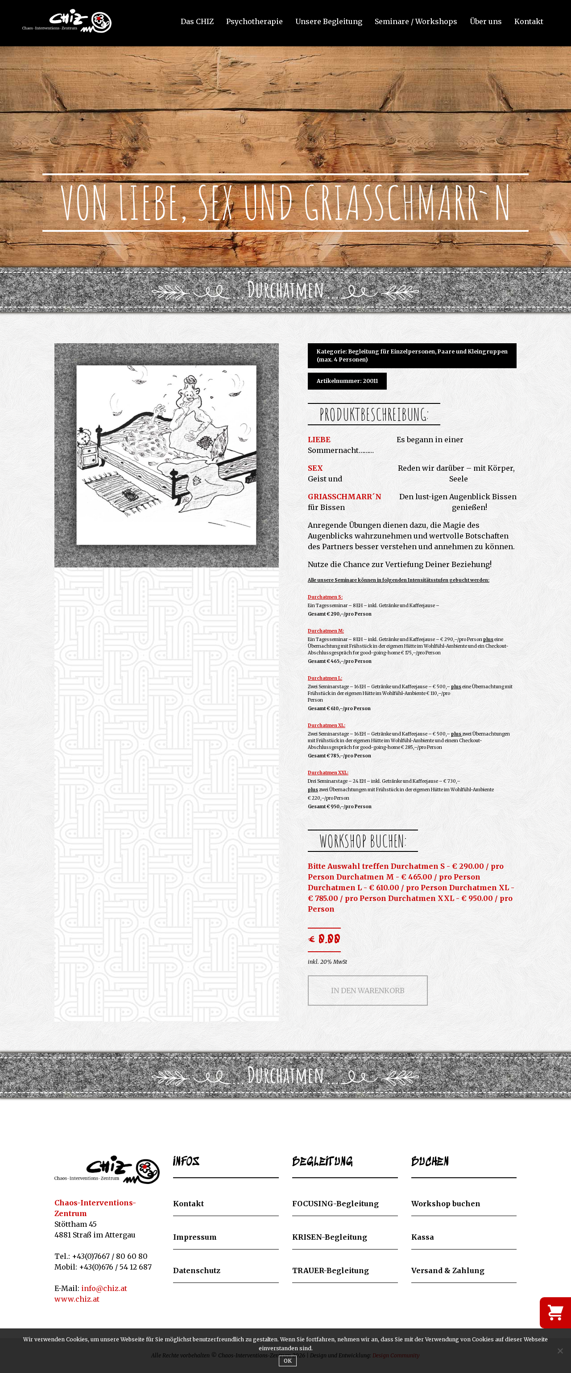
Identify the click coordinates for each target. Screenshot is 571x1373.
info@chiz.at (104, 1288)
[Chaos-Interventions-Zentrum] (107, 1169)
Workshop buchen (445, 1203)
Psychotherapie (254, 22)
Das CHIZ (197, 22)
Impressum (195, 1237)
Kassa (422, 1237)
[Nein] (559, 1350)
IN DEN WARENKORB (368, 990)
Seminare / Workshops (416, 22)
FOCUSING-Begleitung (335, 1203)
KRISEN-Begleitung (329, 1237)
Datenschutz (196, 1270)
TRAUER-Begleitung (330, 1270)
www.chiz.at (76, 1299)
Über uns (486, 22)
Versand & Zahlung (447, 1270)
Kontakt (528, 22)
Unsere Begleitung (328, 22)
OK (288, 1360)
